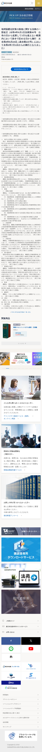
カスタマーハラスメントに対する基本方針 (16, 718)
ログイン (38, 9)
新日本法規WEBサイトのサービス (17, 626)
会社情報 (5, 722)
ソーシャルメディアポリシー (12, 704)
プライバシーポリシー (10, 699)
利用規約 (5, 695)
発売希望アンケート (11, 516)
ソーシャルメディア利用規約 (12, 708)
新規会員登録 (29, 9)
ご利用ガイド (10, 621)
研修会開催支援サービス (13, 470)
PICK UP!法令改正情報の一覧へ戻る (21, 312)
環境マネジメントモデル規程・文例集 (25, 327)
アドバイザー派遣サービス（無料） (17, 416)
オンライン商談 (9, 419)
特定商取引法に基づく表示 (11, 713)
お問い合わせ (10, 632)
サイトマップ (7, 727)
